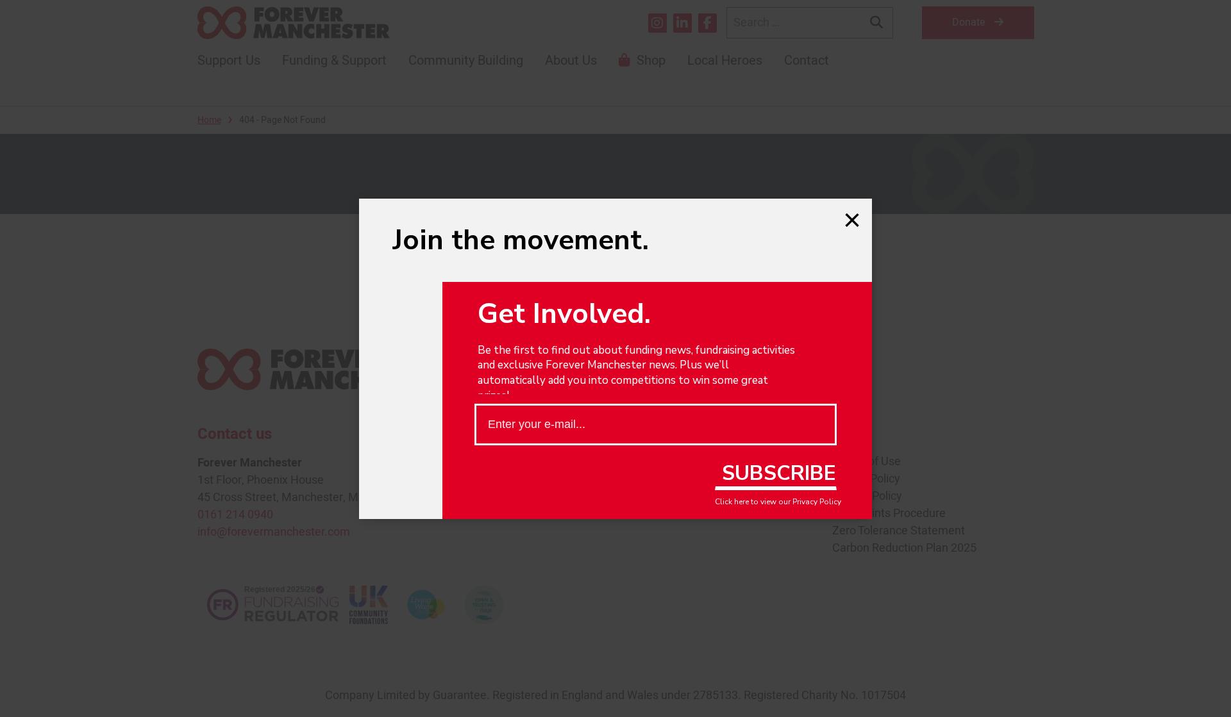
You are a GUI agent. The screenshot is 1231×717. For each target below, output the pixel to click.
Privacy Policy (816, 502)
